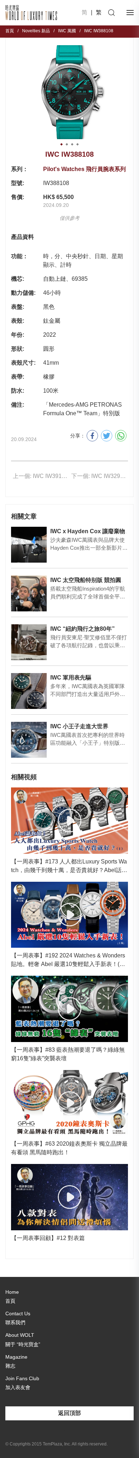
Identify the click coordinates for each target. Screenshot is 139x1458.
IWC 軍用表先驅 (70, 677)
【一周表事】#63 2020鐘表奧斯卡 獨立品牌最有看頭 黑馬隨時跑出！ (69, 1148)
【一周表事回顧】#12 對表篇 (48, 1238)
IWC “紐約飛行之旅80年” (82, 629)
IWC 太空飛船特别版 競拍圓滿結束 (94, 580)
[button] (61, 144)
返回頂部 (69, 1413)
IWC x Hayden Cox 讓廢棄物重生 (93, 531)
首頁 (9, 30)
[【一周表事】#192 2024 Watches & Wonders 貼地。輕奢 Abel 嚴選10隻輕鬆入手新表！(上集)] (69, 915)
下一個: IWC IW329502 (99, 476)
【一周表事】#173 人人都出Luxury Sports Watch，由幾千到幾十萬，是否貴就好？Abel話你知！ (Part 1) (69, 866)
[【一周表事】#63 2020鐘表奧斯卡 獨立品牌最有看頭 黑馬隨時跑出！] (69, 1103)
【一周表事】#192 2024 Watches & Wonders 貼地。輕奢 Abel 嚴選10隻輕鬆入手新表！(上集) (68, 960)
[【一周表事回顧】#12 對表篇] (69, 1197)
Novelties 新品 (36, 30)
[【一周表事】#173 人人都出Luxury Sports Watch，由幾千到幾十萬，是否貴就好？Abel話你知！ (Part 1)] (69, 820)
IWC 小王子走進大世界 (79, 726)
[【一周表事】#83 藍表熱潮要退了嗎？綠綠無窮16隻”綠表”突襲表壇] (69, 1009)
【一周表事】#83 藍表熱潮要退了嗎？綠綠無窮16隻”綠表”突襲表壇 (68, 1054)
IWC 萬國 (67, 30)
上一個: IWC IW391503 (41, 476)
